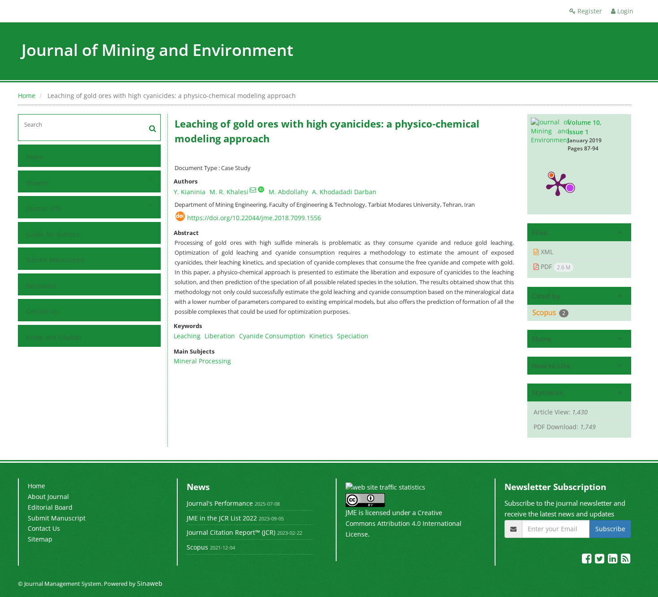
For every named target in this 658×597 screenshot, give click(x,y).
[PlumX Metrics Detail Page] (558, 184)
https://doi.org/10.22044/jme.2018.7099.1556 (254, 217)
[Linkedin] (613, 560)
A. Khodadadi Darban (344, 192)
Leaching (187, 336)
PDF (554, 266)
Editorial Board (50, 507)
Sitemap (40, 539)
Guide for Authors (53, 234)
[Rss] (625, 560)
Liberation (220, 336)
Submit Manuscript (55, 260)
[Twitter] (600, 560)
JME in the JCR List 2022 (222, 518)
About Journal (48, 496)
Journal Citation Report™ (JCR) (231, 532)
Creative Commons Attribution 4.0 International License (403, 523)
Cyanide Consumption (272, 336)
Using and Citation (53, 337)
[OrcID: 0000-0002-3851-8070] (261, 189)
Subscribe (610, 529)
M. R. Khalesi (228, 192)
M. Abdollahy (288, 192)
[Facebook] (587, 560)
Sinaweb (149, 583)
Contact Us (42, 311)
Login (624, 11)
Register (589, 11)
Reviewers (41, 285)
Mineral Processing (202, 361)
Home (26, 95)
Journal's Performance (220, 503)
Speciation (352, 336)
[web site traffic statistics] (385, 486)
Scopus (197, 547)
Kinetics (321, 336)
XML (546, 251)
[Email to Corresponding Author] (253, 190)
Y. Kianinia (189, 192)
